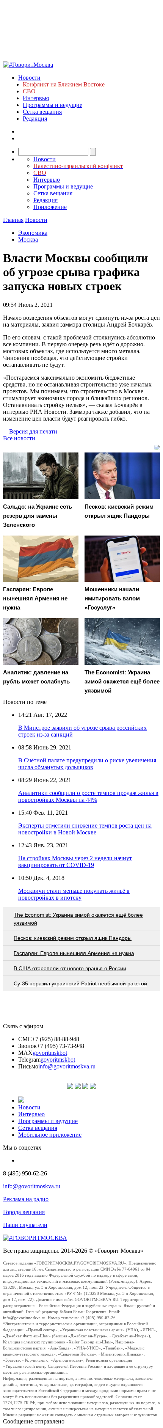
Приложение (50, 207)
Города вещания (24, 1212)
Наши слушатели (25, 1225)
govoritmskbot (50, 1052)
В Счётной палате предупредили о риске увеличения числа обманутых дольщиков (87, 763)
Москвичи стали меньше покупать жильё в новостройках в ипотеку (74, 894)
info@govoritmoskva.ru (67, 1066)
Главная (13, 220)
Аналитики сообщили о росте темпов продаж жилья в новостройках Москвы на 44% (88, 796)
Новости (29, 77)
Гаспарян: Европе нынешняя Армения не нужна (74, 953)
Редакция (35, 118)
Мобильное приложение (50, 1134)
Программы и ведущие (52, 105)
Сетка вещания (42, 111)
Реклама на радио (26, 1199)
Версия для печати (33, 431)
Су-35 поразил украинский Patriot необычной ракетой (80, 983)
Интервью (36, 98)
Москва (28, 239)
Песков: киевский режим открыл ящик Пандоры (73, 938)
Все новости (19, 438)
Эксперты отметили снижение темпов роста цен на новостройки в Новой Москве (85, 829)
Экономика (32, 232)
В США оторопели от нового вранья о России (70, 968)
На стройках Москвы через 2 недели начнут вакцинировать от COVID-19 (75, 861)
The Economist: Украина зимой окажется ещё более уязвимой (78, 919)
